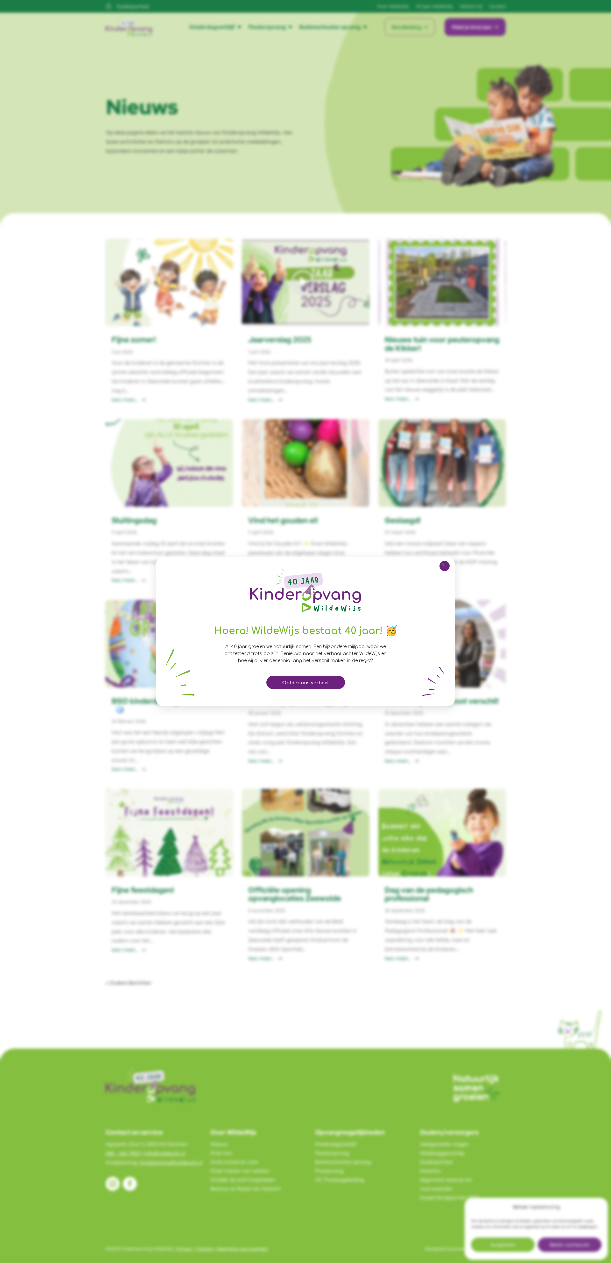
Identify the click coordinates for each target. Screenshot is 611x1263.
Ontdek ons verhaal (305, 682)
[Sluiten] (444, 566)
